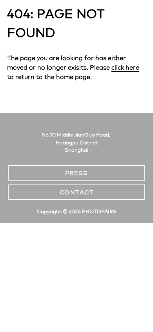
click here (125, 67)
